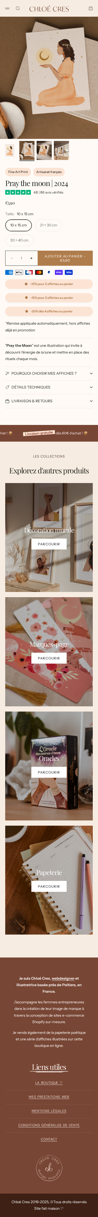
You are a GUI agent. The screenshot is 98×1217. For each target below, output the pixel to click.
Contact (49, 1139)
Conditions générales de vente (49, 1125)
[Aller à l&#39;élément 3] (44, 150)
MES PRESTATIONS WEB (49, 1097)
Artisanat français (49, 172)
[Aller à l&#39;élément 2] (26, 150)
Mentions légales (49, 1111)
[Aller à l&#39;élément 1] (9, 150)
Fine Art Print (18, 172)
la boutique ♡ (49, 1082)
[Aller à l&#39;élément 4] (61, 150)
